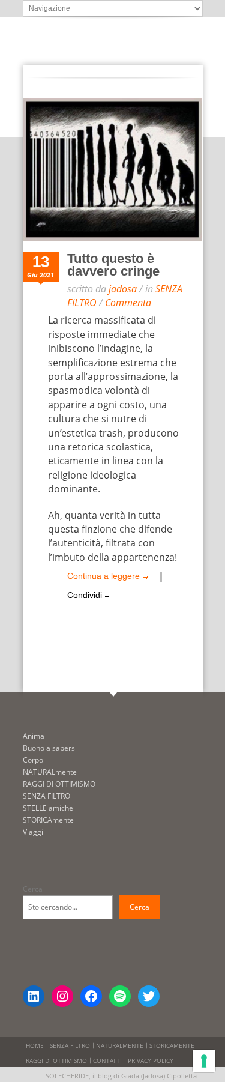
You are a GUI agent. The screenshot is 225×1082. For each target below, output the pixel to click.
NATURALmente (50, 772)
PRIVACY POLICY (150, 1060)
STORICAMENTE (171, 1045)
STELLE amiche (48, 808)
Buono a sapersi (50, 748)
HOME (35, 1045)
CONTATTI (107, 1060)
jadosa (123, 288)
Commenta (128, 302)
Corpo (33, 760)
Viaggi (33, 832)
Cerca (33, 889)
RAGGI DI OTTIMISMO (59, 784)
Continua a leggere (103, 576)
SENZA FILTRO (46, 796)
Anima (33, 736)
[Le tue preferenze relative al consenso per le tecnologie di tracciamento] (204, 1061)
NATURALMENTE (119, 1045)
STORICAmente (48, 820)
